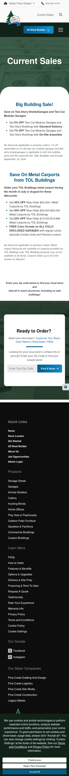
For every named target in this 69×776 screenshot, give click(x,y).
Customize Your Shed (47, 338)
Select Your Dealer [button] (20, 3)
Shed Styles (38, 341)
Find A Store (48, 368)
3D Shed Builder (36, 29)
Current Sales (45, 15)
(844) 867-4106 (52, 3)
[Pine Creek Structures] (12, 18)
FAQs (50, 341)
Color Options (23, 341)
